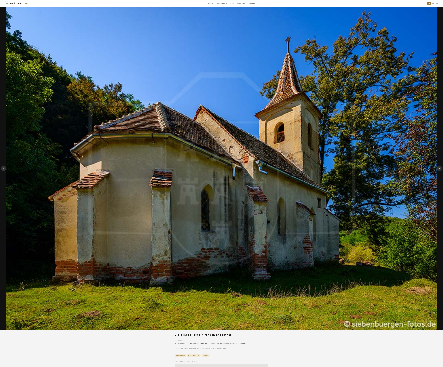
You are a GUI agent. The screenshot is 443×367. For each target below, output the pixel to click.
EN (433, 3)
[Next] (439, 168)
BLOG (232, 3)
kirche (206, 355)
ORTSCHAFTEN (221, 3)
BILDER (210, 3)
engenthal (180, 355)
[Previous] (3, 168)
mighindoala (193, 355)
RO (437, 3)
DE (429, 3)
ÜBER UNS (241, 3)
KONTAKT (251, 3)
